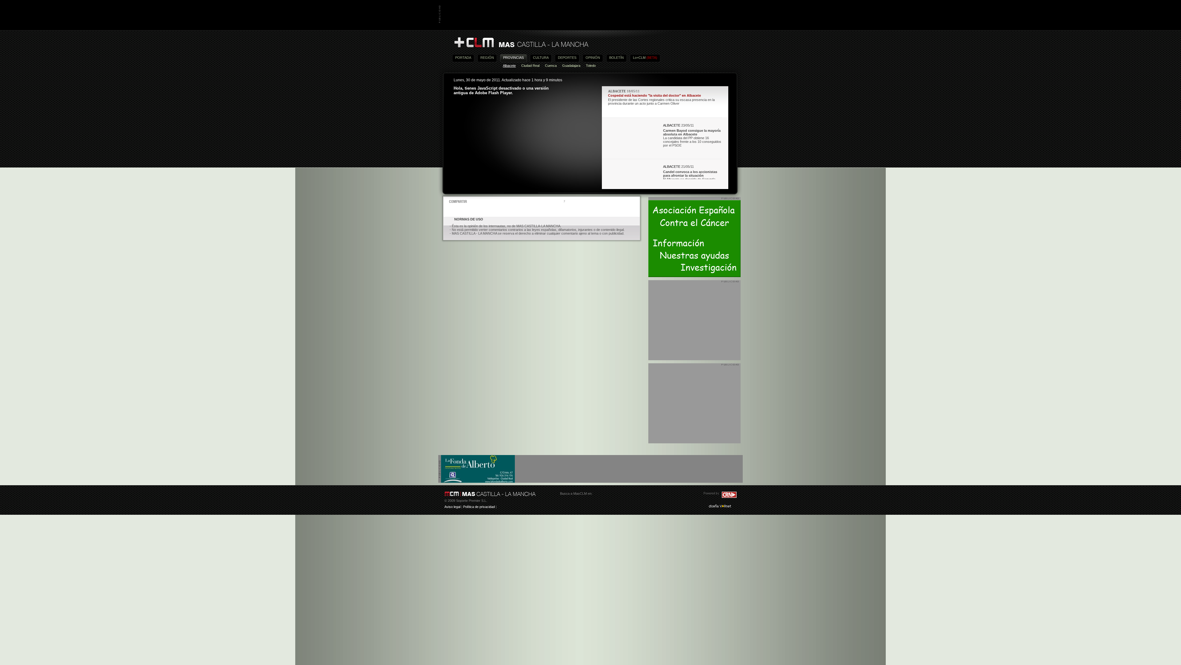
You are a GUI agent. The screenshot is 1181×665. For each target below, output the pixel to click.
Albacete (509, 65)
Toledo (591, 65)
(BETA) (651, 57)
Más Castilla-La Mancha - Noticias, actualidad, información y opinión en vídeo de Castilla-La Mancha (521, 42)
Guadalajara (571, 65)
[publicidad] (478, 481)
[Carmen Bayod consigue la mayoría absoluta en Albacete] (632, 155)
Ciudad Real (530, 65)
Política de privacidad (479, 507)
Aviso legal (452, 507)
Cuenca (551, 65)
